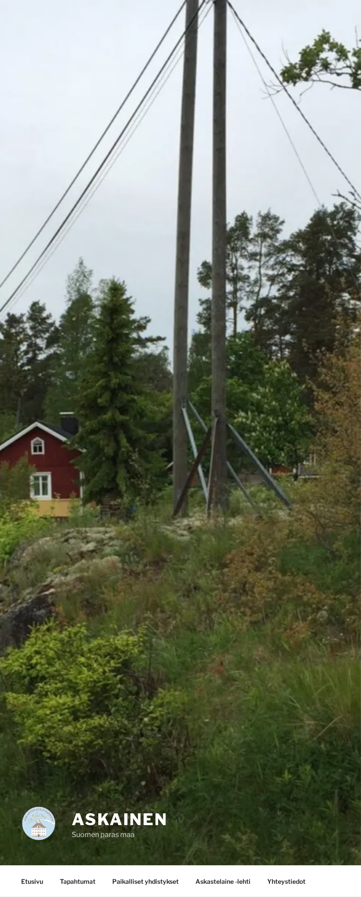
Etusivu (32, 881)
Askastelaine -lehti (222, 881)
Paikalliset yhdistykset (145, 881)
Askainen (120, 819)
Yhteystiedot (286, 881)
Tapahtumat (78, 881)
